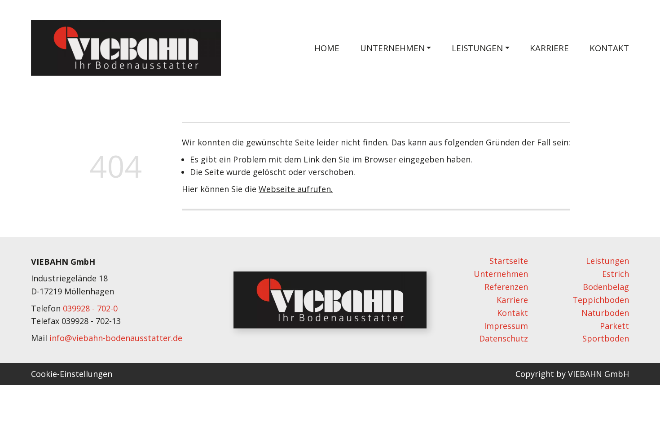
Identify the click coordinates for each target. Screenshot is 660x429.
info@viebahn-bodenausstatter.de (115, 338)
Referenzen (506, 286)
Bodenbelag (606, 286)
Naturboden (605, 312)
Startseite (508, 260)
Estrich (615, 273)
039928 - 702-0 (90, 308)
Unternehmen (501, 273)
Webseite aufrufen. (296, 189)
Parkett (614, 325)
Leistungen (607, 260)
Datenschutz (503, 338)
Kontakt (609, 47)
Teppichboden (600, 299)
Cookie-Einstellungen (71, 373)
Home (326, 47)
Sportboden (605, 338)
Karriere (549, 47)
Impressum (506, 325)
